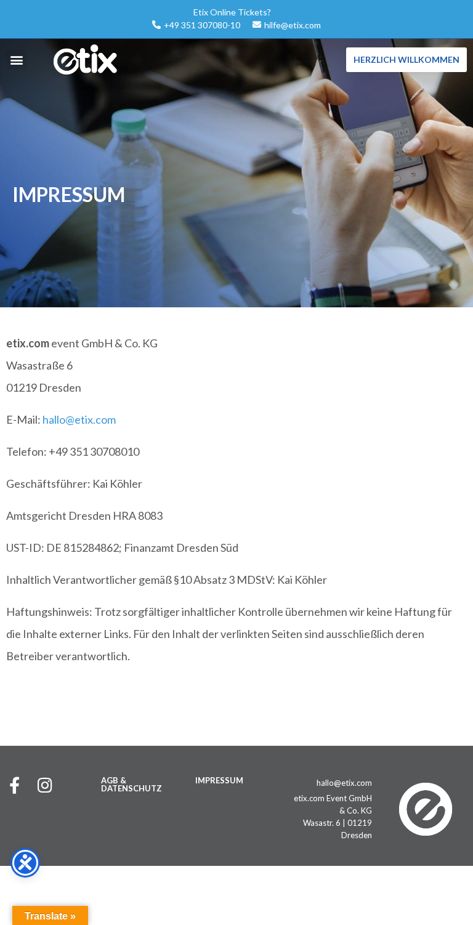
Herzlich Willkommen (406, 59)
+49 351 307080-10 (202, 25)
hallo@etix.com (79, 419)
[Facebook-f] (14, 785)
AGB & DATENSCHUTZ (131, 784)
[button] (16, 59)
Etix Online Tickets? (232, 12)
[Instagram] (44, 785)
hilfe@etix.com (292, 25)
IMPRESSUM (219, 780)
